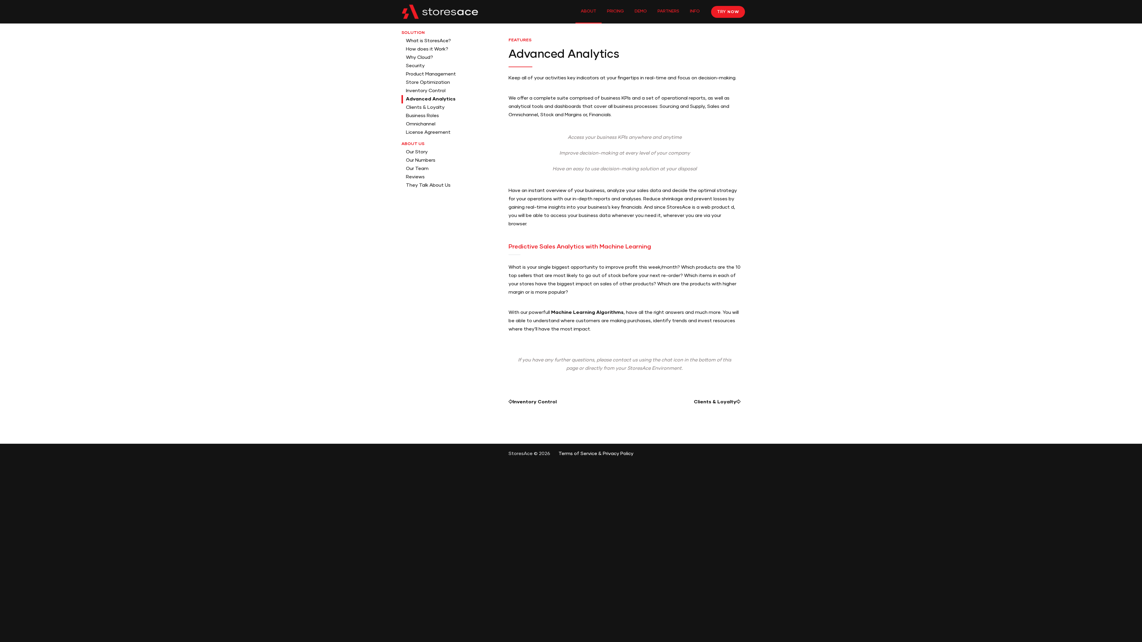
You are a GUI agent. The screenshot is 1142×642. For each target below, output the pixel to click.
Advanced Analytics (431, 99)
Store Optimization (428, 82)
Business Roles (422, 116)
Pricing (615, 11)
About (588, 11)
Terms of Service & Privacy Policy (596, 453)
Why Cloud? (419, 57)
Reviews (415, 177)
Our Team (417, 168)
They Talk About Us (428, 185)
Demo (641, 11)
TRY (728, 12)
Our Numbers (420, 160)
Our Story (417, 152)
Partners (668, 11)
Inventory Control (425, 91)
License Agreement (428, 132)
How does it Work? (427, 49)
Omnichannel (420, 124)
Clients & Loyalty (425, 107)
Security (415, 66)
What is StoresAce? (428, 41)
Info (695, 11)
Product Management (431, 74)
